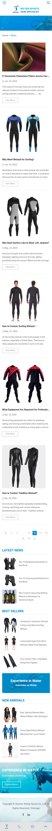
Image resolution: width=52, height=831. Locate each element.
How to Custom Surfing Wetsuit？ (19, 326)
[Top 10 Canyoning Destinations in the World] (9, 580)
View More (10, 100)
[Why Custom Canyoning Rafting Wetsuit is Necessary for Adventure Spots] (9, 596)
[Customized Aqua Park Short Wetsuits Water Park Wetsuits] (10, 643)
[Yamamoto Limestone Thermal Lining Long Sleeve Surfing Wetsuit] (10, 625)
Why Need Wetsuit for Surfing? (18, 159)
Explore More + (11, 784)
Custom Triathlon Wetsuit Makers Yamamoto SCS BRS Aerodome (32, 750)
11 (40, 533)
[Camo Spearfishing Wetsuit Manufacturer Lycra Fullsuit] (10, 732)
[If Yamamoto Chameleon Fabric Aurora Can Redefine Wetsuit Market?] (23, 57)
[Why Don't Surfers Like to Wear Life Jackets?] (23, 216)
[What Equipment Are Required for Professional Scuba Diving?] (23, 383)
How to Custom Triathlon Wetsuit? (19, 493)
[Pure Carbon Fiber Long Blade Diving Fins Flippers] (10, 661)
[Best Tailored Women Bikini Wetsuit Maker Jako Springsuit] (10, 714)
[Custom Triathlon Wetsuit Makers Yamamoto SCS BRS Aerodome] (10, 750)
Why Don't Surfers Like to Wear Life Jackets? (25, 243)
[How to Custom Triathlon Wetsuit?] (23, 466)
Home (5, 35)
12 (46, 533)
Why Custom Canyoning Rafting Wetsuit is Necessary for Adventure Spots (33, 596)
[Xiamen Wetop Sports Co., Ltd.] (26, 8)
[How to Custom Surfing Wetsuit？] (23, 300)
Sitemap (35, 808)
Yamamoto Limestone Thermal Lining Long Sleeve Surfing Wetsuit (34, 625)
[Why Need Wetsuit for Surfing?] (23, 133)
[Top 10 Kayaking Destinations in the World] (9, 564)
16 (23, 538)
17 (29, 538)
